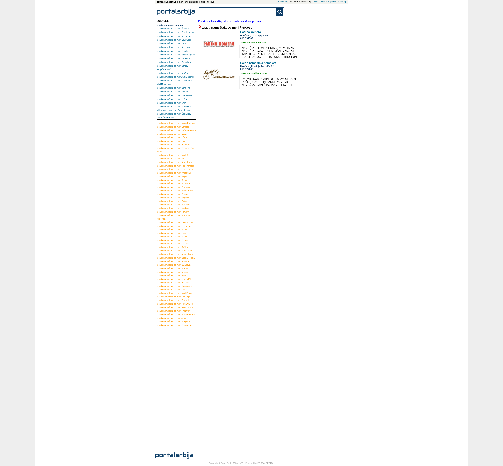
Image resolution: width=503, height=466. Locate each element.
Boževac (173, 144)
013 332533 (246, 38)
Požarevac (174, 325)
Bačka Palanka (176, 130)
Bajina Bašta (175, 169)
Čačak (172, 201)
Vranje (172, 268)
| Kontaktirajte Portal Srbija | (333, 1)
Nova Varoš (175, 304)
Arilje (171, 318)
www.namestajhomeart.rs (254, 73)
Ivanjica (173, 261)
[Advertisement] (172, 388)
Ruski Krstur (175, 307)
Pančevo (173, 240)
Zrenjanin (173, 187)
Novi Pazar (174, 293)
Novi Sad (173, 155)
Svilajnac (173, 205)
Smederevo (175, 190)
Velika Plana (175, 251)
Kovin (172, 229)
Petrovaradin (175, 166)
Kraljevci (173, 321)
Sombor (173, 127)
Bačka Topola (176, 258)
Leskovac (174, 226)
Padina (172, 236)
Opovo (172, 233)
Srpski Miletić (175, 279)
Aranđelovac (175, 254)
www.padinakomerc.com (253, 42)
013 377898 (246, 69)
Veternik (173, 272)
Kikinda (172, 289)
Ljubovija (173, 297)
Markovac (174, 208)
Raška (172, 247)
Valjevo (172, 176)
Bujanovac (174, 265)
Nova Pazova (176, 123)
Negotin (173, 197)
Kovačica (173, 243)
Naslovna (282, 1)
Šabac (172, 134)
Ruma (172, 141)
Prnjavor (173, 311)
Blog (316, 1)
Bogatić (173, 282)
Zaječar (173, 194)
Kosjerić (173, 180)
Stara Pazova (176, 314)
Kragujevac (174, 162)
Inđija (171, 275)
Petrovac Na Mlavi (175, 150)
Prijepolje (173, 300)
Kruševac (174, 173)
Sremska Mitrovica (173, 217)
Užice (172, 137)
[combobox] (237, 12)
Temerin (173, 212)
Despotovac (175, 286)
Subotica (173, 183)
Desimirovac (175, 222)
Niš (171, 158)
